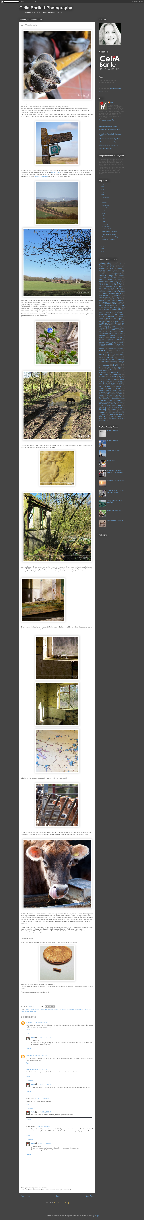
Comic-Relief (104, 307)
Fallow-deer (62, 1009)
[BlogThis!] (48, 1006)
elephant (101, 321)
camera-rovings (104, 297)
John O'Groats (110, 352)
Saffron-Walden (104, 386)
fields (113, 326)
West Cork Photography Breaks (116, 412)
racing (103, 379)
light (108, 356)
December (105, 197)
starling (120, 397)
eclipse (120, 319)
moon (113, 363)
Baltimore (110, 279)
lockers (120, 356)
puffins (121, 378)
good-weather (79, 1009)
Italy (114, 350)
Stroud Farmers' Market (109, 234)
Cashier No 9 (117, 299)
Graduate (112, 337)
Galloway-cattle (106, 333)
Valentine (113, 409)
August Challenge (106, 276)
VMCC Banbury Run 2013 (115, 510)
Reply (28, 1030)
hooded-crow (120, 344)
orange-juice (113, 370)
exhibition (104, 323)
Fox (106, 331)
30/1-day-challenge (106, 263)
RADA (109, 379)
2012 (102, 249)
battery (111, 281)
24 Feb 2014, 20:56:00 (40, 1022)
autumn (121, 276)
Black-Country (118, 286)
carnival (101, 299)
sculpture (101, 388)
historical (113, 342)
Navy (100, 367)
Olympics (101, 369)
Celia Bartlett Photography (45, 7)
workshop (120, 418)
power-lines (107, 378)
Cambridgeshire (34, 1009)
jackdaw (119, 350)
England (108, 321)
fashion (114, 324)
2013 (102, 246)
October (105, 202)
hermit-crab (101, 342)
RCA (102, 381)
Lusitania (120, 357)
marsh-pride (121, 359)
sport (100, 397)
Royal (106, 384)
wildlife (27, 1011)
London (101, 357)
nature (86, 1009)
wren (104, 420)
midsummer (121, 361)
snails (114, 393)
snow (120, 393)
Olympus (110, 369)
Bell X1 (113, 283)
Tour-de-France (103, 403)
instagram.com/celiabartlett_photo (109, 142)
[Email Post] (42, 1006)
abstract (101, 265)
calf (115, 291)
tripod (104, 407)
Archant (108, 272)
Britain (108, 290)
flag (123, 328)
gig (121, 333)
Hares (100, 341)
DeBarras (108, 312)
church (115, 303)
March (104, 221)
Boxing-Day (101, 290)
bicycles (119, 283)
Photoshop (102, 376)
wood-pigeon (102, 418)
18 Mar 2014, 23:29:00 (44, 1143)
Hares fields (108, 340)
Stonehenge (106, 398)
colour (122, 305)
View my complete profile (106, 120)
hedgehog (120, 340)
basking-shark (103, 281)
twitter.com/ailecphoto (105, 148)
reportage (113, 383)
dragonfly (101, 318)
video (121, 409)
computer (106, 309)
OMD (119, 369)
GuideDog (119, 339)
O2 (115, 367)
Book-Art (112, 288)
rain (114, 379)
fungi (116, 331)
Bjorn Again (109, 286)
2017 (102, 187)
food (100, 331)
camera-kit (117, 295)
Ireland (102, 350)
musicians (105, 365)
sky (108, 393)
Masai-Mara (104, 361)
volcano (100, 411)
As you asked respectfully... (110, 237)
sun (90, 1009)
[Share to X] (50, 1006)
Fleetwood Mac (104, 329)
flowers (113, 329)
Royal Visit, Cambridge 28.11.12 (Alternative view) (115, 471)
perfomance (102, 372)
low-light (109, 358)
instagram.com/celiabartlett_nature (109, 139)
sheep (115, 390)
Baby (104, 277)
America (119, 268)
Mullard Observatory (41, 176)
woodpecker (33, 1011)
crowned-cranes (108, 311)
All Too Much (106, 226)
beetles (106, 283)
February (105, 224)
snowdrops (101, 395)
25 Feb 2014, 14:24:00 (44, 1112)
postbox (121, 376)
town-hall (113, 403)
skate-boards (118, 392)
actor (123, 265)
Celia (33, 1037)
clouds (101, 305)
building (116, 290)
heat (114, 340)
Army (114, 272)
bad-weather (115, 277)
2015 (102, 192)
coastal (108, 305)
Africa (111, 268)
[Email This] (46, 1006)
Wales (106, 411)
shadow (108, 390)
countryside (43, 1009)
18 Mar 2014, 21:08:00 (43, 1126)
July (103, 210)
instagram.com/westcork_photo (108, 145)
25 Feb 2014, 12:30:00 (41, 1098)
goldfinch (112, 335)
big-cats (114, 284)
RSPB (112, 384)
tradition (101, 405)
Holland (121, 342)
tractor (120, 403)
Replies (30, 1034)
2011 (102, 251)
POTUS (100, 378)
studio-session (115, 398)
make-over (101, 359)
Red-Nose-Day (118, 381)
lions (114, 356)
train (108, 405)
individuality (102, 348)
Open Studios (103, 370)
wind (112, 416)
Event (122, 321)
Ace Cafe (110, 265)
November (105, 200)
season (118, 388)
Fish (107, 328)
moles (101, 363)
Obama (120, 367)
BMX (100, 288)
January (105, 243)
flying (120, 329)
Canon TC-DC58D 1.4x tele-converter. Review (115, 491)
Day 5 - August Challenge (115, 520)
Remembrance (103, 383)
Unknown (29, 1022)
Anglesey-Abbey (112, 270)
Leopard (122, 354)
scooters (118, 386)
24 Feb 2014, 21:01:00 (44, 1037)
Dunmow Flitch (111, 319)
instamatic (120, 348)
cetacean (104, 302)
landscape (102, 354)
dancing (116, 311)
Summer (103, 400)
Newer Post (25, 1196)
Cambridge (121, 291)
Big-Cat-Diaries (103, 284)
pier (108, 376)
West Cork (102, 412)
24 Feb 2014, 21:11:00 (39, 1055)
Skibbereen (101, 393)
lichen (102, 356)
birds (27, 1009)
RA (99, 379)
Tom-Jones (107, 402)
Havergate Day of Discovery (115, 480)
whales (103, 414)
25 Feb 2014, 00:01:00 (40, 1069)
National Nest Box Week (109, 231)
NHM (105, 367)
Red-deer (109, 381)
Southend (109, 395)
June (104, 213)
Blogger (96, 1216)
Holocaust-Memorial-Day (106, 344)
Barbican (120, 279)
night (109, 367)
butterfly (109, 291)
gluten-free (102, 335)
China (100, 303)
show (120, 390)
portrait (114, 376)
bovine (119, 288)
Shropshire (102, 392)
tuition (111, 407)
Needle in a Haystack (113, 450)
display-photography (104, 314)
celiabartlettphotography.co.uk (108, 126)
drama (108, 318)
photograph (115, 372)
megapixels (114, 361)
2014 (102, 195)
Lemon (116, 354)
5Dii (120, 263)
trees (22, 1011)
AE (119, 267)
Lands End (120, 352)
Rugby (120, 384)
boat (105, 288)
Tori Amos (120, 402)
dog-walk (50, 1009)
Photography (103, 374)
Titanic (100, 402)
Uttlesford (102, 409)
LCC (109, 354)
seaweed (101, 390)
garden (115, 333)
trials (100, 407)
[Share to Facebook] (52, 1006)
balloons (101, 279)
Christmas (107, 303)
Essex (56, 1009)
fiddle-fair (106, 326)
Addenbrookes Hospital (108, 267)
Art (120, 272)
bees (100, 283)
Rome (100, 384)
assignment (116, 274)
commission (112, 307)
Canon (119, 297)
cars (108, 299)
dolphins (121, 316)
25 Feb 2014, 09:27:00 (44, 1084)
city (121, 303)
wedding (120, 411)
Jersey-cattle (102, 352)
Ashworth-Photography (104, 273)
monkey (107, 363)
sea (109, 388)
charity (113, 302)
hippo (107, 342)
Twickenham (118, 407)
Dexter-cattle (118, 312)
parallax (120, 370)
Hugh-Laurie (112, 345)
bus (123, 290)
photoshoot (116, 374)
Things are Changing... (109, 239)
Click (100, 92)
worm (100, 420)
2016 (102, 189)
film (121, 326)
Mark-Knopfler (110, 359)
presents (114, 378)
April (104, 218)
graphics (101, 339)
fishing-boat (115, 328)
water (113, 411)
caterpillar (101, 300)
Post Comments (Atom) (61, 1203)
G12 (122, 331)
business (102, 291)
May (104, 216)
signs (109, 392)
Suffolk (122, 398)
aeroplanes (102, 268)
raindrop (122, 379)
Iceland (120, 345)
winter (119, 416)
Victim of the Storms (108, 229)
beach (118, 281)
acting (117, 265)
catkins (108, 300)
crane (100, 311)
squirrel (113, 397)
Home (57, 1196)
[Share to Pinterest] (54, 1006)
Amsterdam (102, 270)
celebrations (120, 300)
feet (119, 324)
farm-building (70, 1009)
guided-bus (110, 339)
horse (103, 345)
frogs (111, 331)
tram (113, 405)
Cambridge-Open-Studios (111, 293)
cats (113, 300)
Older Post (89, 1196)
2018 (102, 184)
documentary (119, 314)
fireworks (101, 328)
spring (106, 397)
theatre (119, 400)
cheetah (120, 302)
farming (107, 324)
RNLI (120, 383)
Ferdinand (29, 1069)
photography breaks (116, 88)
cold (116, 305)
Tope (113, 402)
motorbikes (121, 363)
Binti (121, 284)
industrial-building (112, 348)
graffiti (120, 337)
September (106, 205)
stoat (100, 398)
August (104, 208)
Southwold (119, 395)
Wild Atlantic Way (116, 414)
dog (103, 316)
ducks (114, 318)
